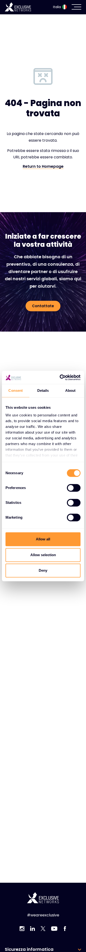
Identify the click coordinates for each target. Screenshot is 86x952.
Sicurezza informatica (29, 949)
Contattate (43, 305)
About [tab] (70, 390)
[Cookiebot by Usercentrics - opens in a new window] (61, 377)
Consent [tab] (15, 390)
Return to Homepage (43, 166)
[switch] (74, 488)
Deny (43, 570)
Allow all (43, 539)
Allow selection (43, 555)
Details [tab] (43, 390)
